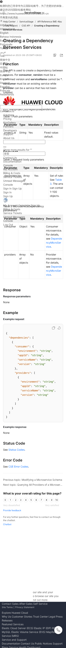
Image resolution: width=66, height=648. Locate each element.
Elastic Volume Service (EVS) (28, 632)
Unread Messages (14, 180)
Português (6, 44)
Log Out (8, 224)
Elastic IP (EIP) (42, 628)
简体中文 (5, 59)
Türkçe (4, 48)
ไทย (2, 55)
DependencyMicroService (54, 242)
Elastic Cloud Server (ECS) (17, 628)
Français (5, 90)
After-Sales (25, 603)
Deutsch (5, 82)
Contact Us (10, 157)
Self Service (40, 603)
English (4, 32)
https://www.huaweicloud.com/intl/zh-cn (24, 13)
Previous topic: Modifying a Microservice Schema (32, 479)
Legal (52, 616)
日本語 (4, 63)
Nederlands (7, 94)
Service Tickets (12, 176)
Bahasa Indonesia (10, 36)
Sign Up (17, 188)
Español (4, 40)
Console (8, 165)
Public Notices (43, 643)
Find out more (39, 599)
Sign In (7, 188)
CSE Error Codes (18, 466)
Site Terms (7, 607)
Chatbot (7, 524)
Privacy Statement (24, 607)
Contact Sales (10, 603)
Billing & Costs (11, 173)
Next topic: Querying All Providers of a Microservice (33, 484)
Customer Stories (22, 616)
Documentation (12, 161)
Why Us (6, 616)
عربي (3, 52)
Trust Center (40, 616)
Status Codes (16, 449)
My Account (10, 169)
